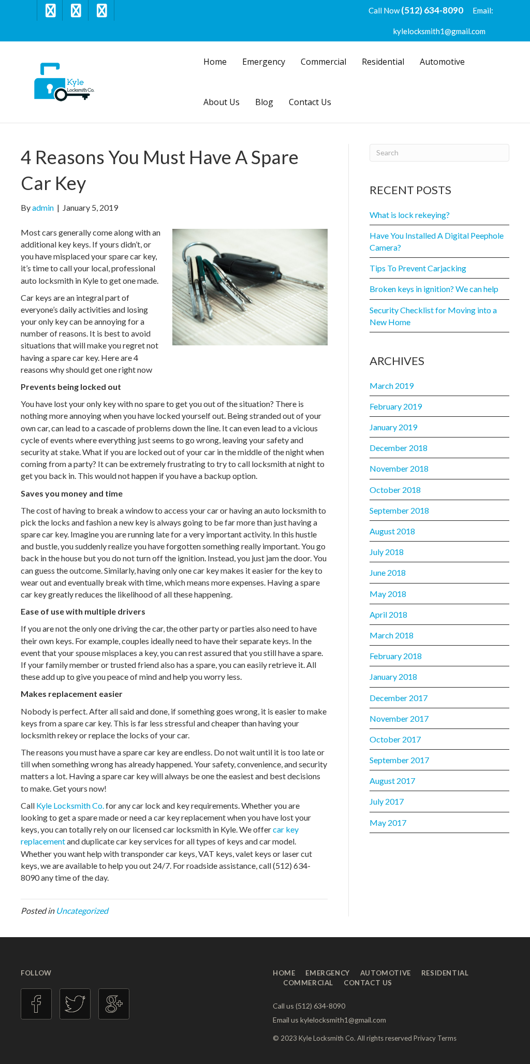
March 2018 (392, 635)
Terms (447, 1038)
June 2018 (388, 572)
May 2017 (388, 822)
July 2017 (387, 801)
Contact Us (310, 102)
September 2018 (399, 510)
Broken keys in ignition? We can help (434, 289)
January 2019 (393, 427)
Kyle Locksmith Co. (70, 805)
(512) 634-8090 (433, 10)
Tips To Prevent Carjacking (418, 268)
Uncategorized (82, 910)
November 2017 (399, 718)
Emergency (263, 61)
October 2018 (395, 489)
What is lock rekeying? (410, 215)
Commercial (323, 61)
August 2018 (392, 531)
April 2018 (388, 614)
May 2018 (388, 594)
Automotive (442, 61)
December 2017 (399, 698)
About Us (221, 102)
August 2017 (392, 780)
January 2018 (393, 676)
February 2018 (396, 656)
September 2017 (399, 760)
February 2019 (396, 406)
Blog (264, 102)
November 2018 (399, 468)
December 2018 (399, 448)
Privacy (425, 1038)
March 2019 (392, 385)
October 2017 (395, 739)
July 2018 (387, 552)
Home (215, 61)
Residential (383, 61)
